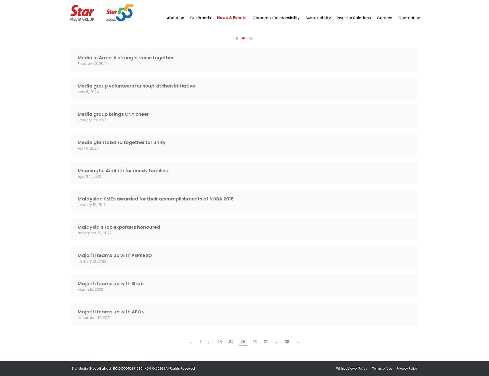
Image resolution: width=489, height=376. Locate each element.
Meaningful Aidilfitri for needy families (123, 170)
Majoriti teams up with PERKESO (115, 255)
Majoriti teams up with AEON (111, 312)
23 (220, 341)
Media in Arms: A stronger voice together (126, 57)
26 (254, 341)
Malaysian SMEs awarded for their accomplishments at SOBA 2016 (156, 199)
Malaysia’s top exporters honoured (119, 227)
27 (266, 341)
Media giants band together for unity (122, 142)
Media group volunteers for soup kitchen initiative (136, 86)
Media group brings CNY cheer (113, 114)
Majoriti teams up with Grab (111, 283)
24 (231, 341)
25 (243, 341)
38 (287, 341)
